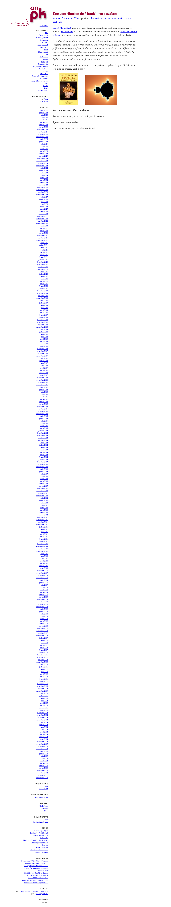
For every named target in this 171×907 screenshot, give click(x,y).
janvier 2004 (43, 739)
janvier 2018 (43, 346)
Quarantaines (43, 90)
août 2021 (44, 242)
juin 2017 (44, 363)
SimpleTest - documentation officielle (34, 891)
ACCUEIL (44, 25)
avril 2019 (44, 310)
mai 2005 (44, 700)
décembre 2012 (42, 488)
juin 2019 (44, 305)
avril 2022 (44, 228)
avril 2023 (44, 206)
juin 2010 (44, 556)
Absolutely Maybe (41, 830)
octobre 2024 (43, 163)
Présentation (43, 35)
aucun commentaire (114, 18)
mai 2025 (44, 146)
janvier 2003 (43, 768)
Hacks (45, 85)
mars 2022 (44, 230)
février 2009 (43, 594)
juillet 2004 (43, 724)
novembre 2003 (42, 744)
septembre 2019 (42, 298)
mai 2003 (44, 758)
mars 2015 (44, 428)
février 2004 (43, 736)
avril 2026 (44, 120)
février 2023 (43, 211)
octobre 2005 (43, 688)
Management (43, 52)
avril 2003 (44, 761)
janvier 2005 (43, 710)
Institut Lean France (40, 822)
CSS (46, 54)
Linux (45, 71)
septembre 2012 (42, 495)
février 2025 (43, 153)
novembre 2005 (42, 686)
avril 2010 (44, 561)
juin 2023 (44, 201)
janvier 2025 (43, 156)
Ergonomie (44, 40)
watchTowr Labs (42, 847)
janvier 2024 (43, 185)
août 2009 (44, 580)
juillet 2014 (43, 445)
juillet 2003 (43, 753)
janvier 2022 (43, 233)
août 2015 (44, 416)
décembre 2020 (42, 262)
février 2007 (43, 650)
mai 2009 (44, 587)
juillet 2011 (43, 527)
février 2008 (43, 623)
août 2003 (44, 751)
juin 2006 (44, 669)
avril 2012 (44, 507)
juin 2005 (44, 698)
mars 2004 (44, 734)
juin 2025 (44, 144)
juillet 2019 (43, 303)
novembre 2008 (42, 602)
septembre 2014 (42, 440)
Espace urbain (43, 64)
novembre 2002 (42, 773)
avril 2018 (44, 339)
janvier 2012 (43, 515)
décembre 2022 (42, 216)
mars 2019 (44, 312)
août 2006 (44, 664)
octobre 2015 (43, 411)
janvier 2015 (43, 430)
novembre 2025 (42, 132)
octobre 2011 (43, 522)
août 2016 (44, 387)
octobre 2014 (43, 438)
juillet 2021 (43, 245)
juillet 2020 (43, 274)
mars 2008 (44, 621)
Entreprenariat (43, 44)
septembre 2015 (42, 413)
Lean (46, 49)
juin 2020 (44, 276)
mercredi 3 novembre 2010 (66, 18)
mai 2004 (44, 729)
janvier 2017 (43, 375)
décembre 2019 (42, 291)
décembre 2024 (42, 158)
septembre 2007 (42, 635)
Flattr (46, 99)
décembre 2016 (42, 377)
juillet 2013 (43, 471)
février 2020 (43, 286)
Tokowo (45, 845)
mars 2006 (44, 676)
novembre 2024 (42, 161)
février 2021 (43, 257)
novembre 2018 (42, 322)
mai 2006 (44, 671)
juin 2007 (44, 640)
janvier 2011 (43, 541)
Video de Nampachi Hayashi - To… (35, 880)
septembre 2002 (42, 777)
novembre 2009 (42, 573)
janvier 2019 (43, 317)
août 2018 (44, 329)
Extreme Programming (40, 76)
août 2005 (44, 693)
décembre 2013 (42, 462)
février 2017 (43, 372)
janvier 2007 (43, 652)
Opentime (44, 808)
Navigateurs (43, 69)
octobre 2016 (43, 382)
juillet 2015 (43, 418)
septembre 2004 (42, 720)
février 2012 (43, 512)
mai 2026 (44, 117)
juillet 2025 (43, 141)
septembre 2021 (42, 240)
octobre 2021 (43, 238)
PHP (46, 32)
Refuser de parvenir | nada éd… (36, 863)
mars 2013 (44, 481)
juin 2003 (44, 756)
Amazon (45, 101)
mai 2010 (44, 558)
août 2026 (44, 110)
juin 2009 (44, 585)
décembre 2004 (42, 712)
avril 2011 (44, 534)
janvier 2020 (43, 288)
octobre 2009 (43, 575)
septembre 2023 (42, 194)
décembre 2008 (42, 599)
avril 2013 (44, 478)
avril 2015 (44, 425)
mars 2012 (44, 510)
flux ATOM (43, 789)
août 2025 (44, 139)
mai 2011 (44, 531)
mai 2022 (44, 226)
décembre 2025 (42, 129)
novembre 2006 (42, 657)
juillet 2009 (43, 582)
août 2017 (44, 358)
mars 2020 (44, 283)
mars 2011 (44, 536)
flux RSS (45, 786)
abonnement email (41, 797)
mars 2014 (44, 454)
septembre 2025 (42, 136)
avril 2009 (44, 590)
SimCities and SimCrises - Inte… (36, 873)
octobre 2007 (43, 633)
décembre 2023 (42, 187)
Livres (45, 59)
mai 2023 (44, 204)
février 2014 (43, 457)
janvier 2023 (43, 213)
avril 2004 (44, 732)
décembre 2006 (42, 655)
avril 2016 (44, 397)
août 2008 (44, 609)
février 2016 (43, 401)
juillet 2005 (43, 696)
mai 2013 (44, 476)
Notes (46, 88)
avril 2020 (44, 281)
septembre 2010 (42, 551)
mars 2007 (44, 647)
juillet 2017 (43, 360)
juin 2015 (44, 421)
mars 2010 (44, 563)
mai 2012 (44, 505)
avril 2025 (44, 148)
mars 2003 (44, 763)
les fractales (67, 31)
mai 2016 (44, 394)
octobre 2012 (43, 493)
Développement (42, 37)
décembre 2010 (42, 543)
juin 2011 (44, 529)
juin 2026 (44, 115)
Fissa (46, 811)
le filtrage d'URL (42, 893)
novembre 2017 (42, 351)
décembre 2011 (42, 517)
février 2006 (43, 679)
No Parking (44, 57)
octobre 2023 (43, 192)
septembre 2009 (42, 577)
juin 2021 (44, 247)
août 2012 (44, 498)
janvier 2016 (43, 404)
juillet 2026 (43, 112)
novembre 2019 (42, 293)
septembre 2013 (42, 466)
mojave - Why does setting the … (36, 868)
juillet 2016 (43, 389)
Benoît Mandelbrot (62, 27)
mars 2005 (44, 705)
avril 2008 (44, 618)
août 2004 (44, 722)
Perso (46, 83)
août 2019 (44, 300)
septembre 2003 (42, 748)
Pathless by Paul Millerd (39, 833)
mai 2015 (44, 423)
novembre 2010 (42, 546)
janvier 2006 (43, 681)
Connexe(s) (44, 47)
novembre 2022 (42, 218)
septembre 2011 (42, 524)
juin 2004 (44, 727)
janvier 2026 (43, 127)
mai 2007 (44, 643)
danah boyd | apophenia (39, 842)
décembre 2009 (42, 570)
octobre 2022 (43, 221)
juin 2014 (44, 447)
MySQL (45, 42)
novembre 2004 (42, 715)
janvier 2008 (43, 626)
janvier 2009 (43, 597)
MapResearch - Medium (39, 850)
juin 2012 (44, 503)
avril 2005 (44, 703)
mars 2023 (44, 209)
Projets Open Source (40, 66)
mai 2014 (44, 450)
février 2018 (43, 344)
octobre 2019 (43, 295)
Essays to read (43, 870)
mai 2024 (44, 175)
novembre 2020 (42, 264)
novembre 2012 (42, 490)
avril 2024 (44, 177)
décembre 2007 (42, 628)
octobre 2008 (43, 604)
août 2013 (44, 469)
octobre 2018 (43, 324)
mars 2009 (44, 592)
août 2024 (44, 168)
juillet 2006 (43, 667)
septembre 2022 (42, 223)
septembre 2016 (42, 385)
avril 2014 (44, 452)
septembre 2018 (42, 327)
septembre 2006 (42, 662)
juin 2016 (44, 392)
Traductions (43, 78)
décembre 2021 (42, 235)
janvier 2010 (43, 568)
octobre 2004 (43, 717)
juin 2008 (44, 614)
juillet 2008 (43, 611)
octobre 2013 (43, 464)
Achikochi (44, 837)
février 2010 (43, 565)
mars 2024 (44, 180)
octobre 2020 (43, 266)
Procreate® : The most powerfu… (36, 882)
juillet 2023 (43, 199)
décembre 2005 (42, 683)
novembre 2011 (42, 519)
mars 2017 (44, 370)
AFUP (45, 819)
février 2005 (43, 708)
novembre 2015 (42, 409)
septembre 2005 (42, 691)
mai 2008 (44, 616)
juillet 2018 (43, 332)
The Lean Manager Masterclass (36, 875)
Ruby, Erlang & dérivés (39, 81)
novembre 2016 (42, 380)
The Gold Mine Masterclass (38, 877)
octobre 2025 (43, 134)
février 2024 (43, 182)
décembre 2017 (42, 348)
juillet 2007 (43, 638)
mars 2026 (44, 122)
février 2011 (43, 539)
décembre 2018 (42, 319)
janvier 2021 (43, 259)
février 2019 (43, 315)
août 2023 (44, 197)
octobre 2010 (43, 549)
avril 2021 (44, 252)
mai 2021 (44, 250)
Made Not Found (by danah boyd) (35, 840)
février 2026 (43, 124)
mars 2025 (44, 151)
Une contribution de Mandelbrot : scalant (85, 13)
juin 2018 (44, 334)
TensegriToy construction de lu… (36, 865)
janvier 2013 (43, 486)
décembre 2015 (42, 406)
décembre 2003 (42, 741)
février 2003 (43, 765)
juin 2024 (44, 173)
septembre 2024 (42, 165)
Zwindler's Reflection (40, 835)
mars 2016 (44, 399)
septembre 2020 (42, 269)
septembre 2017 (42, 356)
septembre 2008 (42, 606)
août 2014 (44, 442)
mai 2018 (44, 336)
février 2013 (43, 483)
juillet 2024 (43, 170)
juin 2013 (44, 474)
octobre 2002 (43, 775)
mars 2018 (44, 341)
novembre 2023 (42, 189)
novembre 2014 (42, 435)
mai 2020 (44, 279)
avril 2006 (44, 674)
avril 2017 (44, 368)
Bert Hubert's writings (40, 852)
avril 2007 (44, 645)
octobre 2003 (43, 746)
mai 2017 (44, 365)
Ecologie (44, 61)
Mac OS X (44, 73)
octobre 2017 (43, 353)
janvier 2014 (43, 459)
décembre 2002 (42, 770)
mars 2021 (44, 254)
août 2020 (44, 271)
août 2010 (44, 553)
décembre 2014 (42, 433)
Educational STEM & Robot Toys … (34, 861)
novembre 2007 (42, 630)
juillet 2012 (43, 500)
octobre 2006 (43, 659)
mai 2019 (44, 307)
